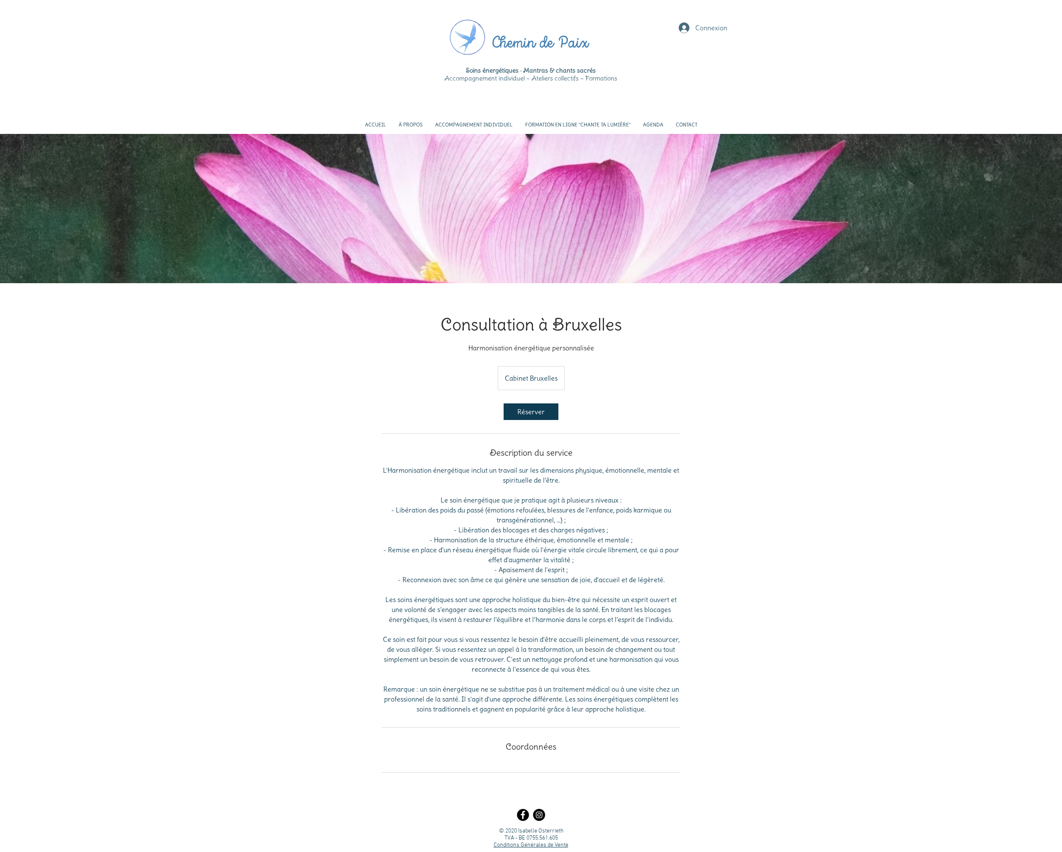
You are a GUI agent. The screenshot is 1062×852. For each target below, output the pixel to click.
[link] (531, 411)
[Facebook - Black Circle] (523, 815)
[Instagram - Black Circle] (539, 815)
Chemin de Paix (539, 44)
